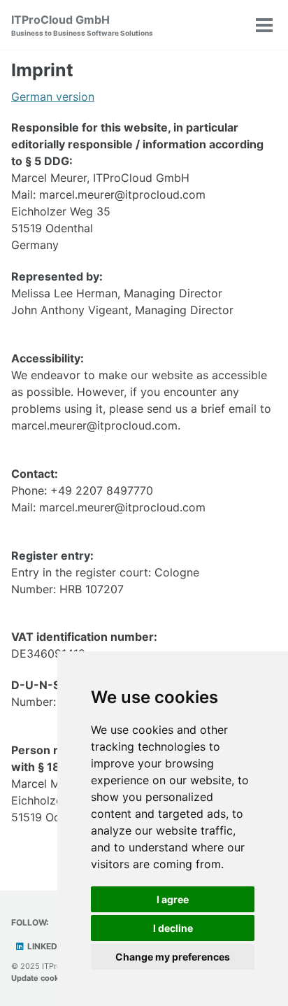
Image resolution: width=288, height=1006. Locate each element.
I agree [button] (173, 899)
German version (52, 97)
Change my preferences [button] (172, 957)
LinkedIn (45, 946)
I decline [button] (173, 928)
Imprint (42, 69)
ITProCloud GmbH (82, 25)
